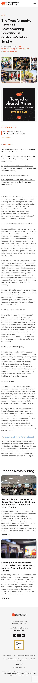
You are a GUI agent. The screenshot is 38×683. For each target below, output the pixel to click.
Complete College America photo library (16, 673)
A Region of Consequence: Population (15, 175)
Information (5, 49)
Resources (13, 51)
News (20, 49)
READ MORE (6, 535)
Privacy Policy (19, 664)
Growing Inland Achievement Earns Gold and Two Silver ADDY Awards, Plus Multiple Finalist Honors (18, 182)
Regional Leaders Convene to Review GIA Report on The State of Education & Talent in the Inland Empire (18, 168)
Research (4, 51)
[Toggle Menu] (35, 3)
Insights (14, 49)
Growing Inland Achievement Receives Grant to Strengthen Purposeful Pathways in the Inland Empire (18, 158)
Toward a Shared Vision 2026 (16, 134)
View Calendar (5, 137)
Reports (26, 49)
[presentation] (18, 485)
